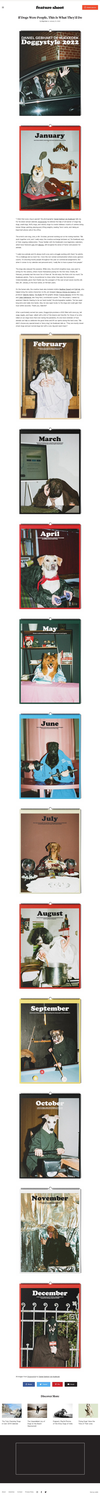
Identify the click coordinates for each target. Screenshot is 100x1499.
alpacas (41, 245)
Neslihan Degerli (65, 289)
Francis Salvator (65, 295)
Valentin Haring (28, 295)
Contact (19, 1492)
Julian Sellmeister (25, 297)
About (4, 1492)
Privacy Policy (29, 1492)
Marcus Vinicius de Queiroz (66, 292)
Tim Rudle (38, 295)
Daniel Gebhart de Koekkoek (64, 219)
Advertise (11, 1492)
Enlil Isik (77, 289)
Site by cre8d (94, 1492)
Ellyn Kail (44, 21)
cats (33, 245)
